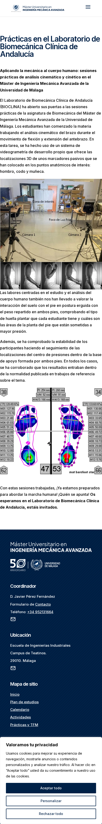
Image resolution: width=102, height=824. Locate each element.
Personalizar (51, 801)
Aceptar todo (51, 788)
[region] (51, 780)
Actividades (20, 717)
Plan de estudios (24, 702)
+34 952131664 (40, 612)
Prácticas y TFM (24, 725)
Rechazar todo (51, 814)
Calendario (19, 709)
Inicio (14, 694)
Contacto (43, 604)
